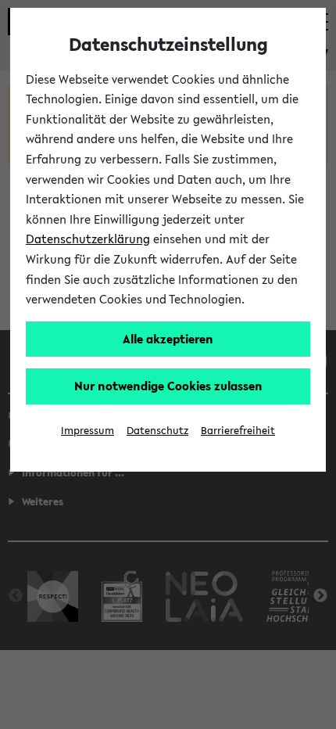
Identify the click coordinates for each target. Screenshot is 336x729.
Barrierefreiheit (238, 430)
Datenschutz (157, 430)
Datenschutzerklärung (88, 238)
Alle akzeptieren (168, 338)
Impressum (87, 430)
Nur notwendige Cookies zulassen (168, 385)
